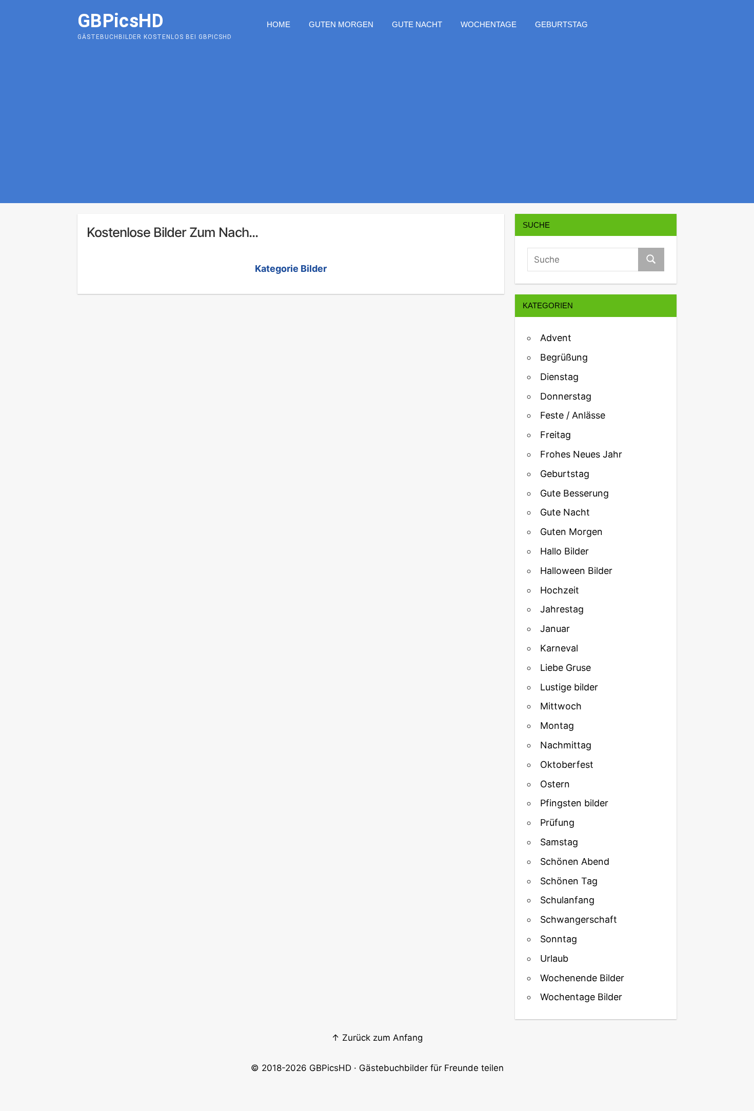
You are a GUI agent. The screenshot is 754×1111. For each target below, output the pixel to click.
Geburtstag (561, 24)
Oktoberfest (566, 764)
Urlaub (554, 958)
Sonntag (558, 939)
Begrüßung (564, 357)
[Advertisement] (377, 126)
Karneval (559, 648)
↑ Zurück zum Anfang (377, 1038)
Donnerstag (565, 396)
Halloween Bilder (576, 570)
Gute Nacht (417, 24)
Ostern (555, 784)
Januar (555, 628)
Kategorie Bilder (291, 268)
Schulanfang (567, 900)
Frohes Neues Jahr (581, 454)
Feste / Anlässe (572, 415)
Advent (555, 337)
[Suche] (651, 259)
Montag (557, 725)
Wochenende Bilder (582, 978)
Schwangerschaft (578, 919)
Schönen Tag (569, 881)
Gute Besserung (574, 493)
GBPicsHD (330, 1068)
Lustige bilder (569, 687)
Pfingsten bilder (574, 803)
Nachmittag (565, 745)
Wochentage (489, 24)
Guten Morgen (341, 24)
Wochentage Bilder (581, 996)
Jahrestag (562, 609)
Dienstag (559, 376)
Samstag (559, 842)
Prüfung (557, 822)
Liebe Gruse (565, 667)
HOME (278, 24)
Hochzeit (559, 590)
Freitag (555, 434)
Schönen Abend (574, 861)
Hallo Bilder (564, 551)
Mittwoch (561, 706)
